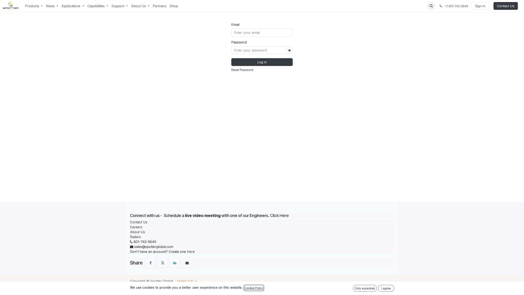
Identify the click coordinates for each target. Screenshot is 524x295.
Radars (135, 237)
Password (239, 42)
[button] (431, 6)
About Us (137, 232)
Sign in (480, 6)
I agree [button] (386, 288)
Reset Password (242, 69)
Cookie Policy (253, 288)
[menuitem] (33, 6)
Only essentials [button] (365, 288)
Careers (136, 227)
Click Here (279, 215)
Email (235, 25)
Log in (262, 62)
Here (191, 252)
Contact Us (505, 6)
